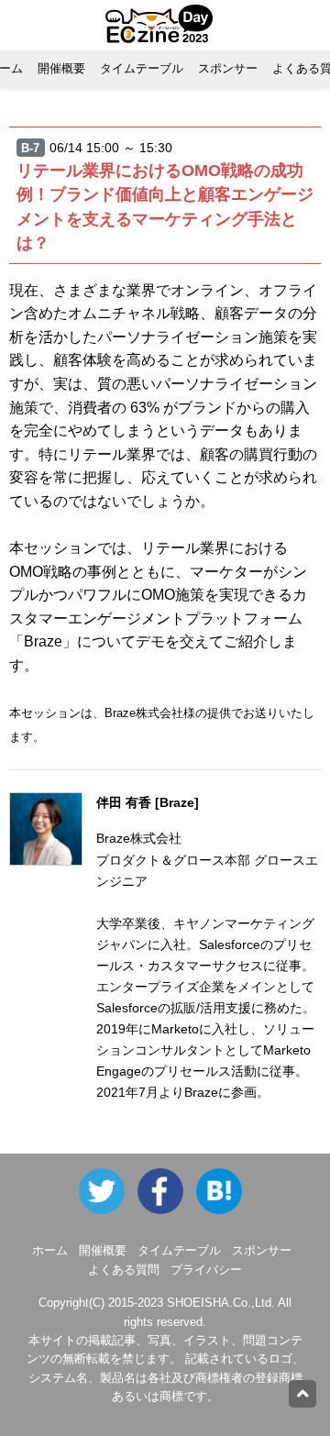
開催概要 (61, 68)
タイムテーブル (141, 68)
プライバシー (206, 1269)
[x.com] (106, 1191)
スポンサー (228, 68)
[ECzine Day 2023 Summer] (167, 1191)
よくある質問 (124, 1269)
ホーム (50, 1250)
